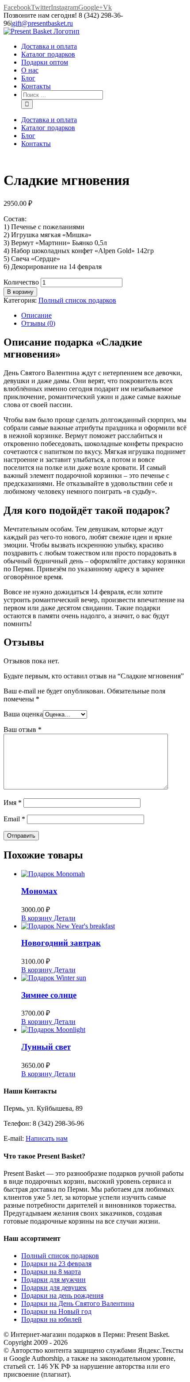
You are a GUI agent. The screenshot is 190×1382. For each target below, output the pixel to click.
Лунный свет (46, 1046)
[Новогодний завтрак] (103, 926)
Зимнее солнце (48, 995)
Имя (13, 802)
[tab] (103, 316)
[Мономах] (103, 874)
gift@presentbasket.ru (42, 23)
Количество (21, 282)
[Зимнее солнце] (103, 978)
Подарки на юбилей (51, 1319)
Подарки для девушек (54, 1287)
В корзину (20, 292)
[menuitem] (103, 46)
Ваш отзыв (23, 729)
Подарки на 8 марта (51, 1271)
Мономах (39, 891)
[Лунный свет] (103, 1030)
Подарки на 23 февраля (56, 1263)
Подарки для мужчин (53, 1279)
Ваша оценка (23, 714)
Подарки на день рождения (62, 1295)
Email (14, 819)
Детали (64, 918)
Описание (36, 315)
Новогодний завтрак (61, 942)
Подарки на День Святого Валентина (77, 1303)
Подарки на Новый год (56, 1311)
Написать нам (47, 1138)
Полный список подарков (77, 300)
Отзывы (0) (38, 323)
